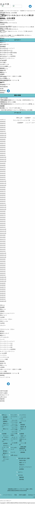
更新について (22, 462)
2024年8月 (3, 165)
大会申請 (2, 30)
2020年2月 (3, 273)
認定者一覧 (3, 70)
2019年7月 (3, 287)
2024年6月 (3, 169)
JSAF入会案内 (22, 495)
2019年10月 (3, 281)
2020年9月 (3, 259)
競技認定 (2, 68)
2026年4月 (3, 125)
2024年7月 (3, 167)
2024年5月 (3, 171)
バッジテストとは (4, 64)
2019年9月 (3, 283)
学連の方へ (22, 464)
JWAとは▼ (19, 117)
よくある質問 (3, 60)
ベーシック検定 (4, 66)
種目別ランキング (4, 40)
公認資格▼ (20, 122)
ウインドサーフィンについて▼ (21, 120)
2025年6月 (3, 145)
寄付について (3, 22)
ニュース (2, 46)
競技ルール (3, 16)
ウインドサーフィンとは (6, 50)
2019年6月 (3, 289)
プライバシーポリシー (5, 500)
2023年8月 (3, 189)
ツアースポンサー (4, 44)
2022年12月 (3, 205)
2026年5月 (3, 123)
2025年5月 (3, 147)
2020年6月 (3, 265)
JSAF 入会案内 (3, 100)
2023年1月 (3, 203)
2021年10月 (3, 233)
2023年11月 (3, 183)
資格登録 (2, 82)
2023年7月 (3, 191)
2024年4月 (3, 173)
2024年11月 (3, 159)
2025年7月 (3, 143)
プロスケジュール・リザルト (7, 36)
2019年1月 (3, 299)
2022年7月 (3, 215)
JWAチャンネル (4, 28)
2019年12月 (3, 277)
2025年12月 (3, 133)
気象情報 (2, 106)
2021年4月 (3, 245)
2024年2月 (3, 177)
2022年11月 (3, 207)
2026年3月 (3, 127)
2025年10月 (3, 137)
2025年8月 (3, 141)
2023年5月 (3, 195)
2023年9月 (3, 187)
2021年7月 (3, 239)
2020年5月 (3, 267)
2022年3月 (3, 223)
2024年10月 (3, 161)
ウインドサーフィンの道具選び (8, 56)
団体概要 (2, 14)
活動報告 (2, 18)
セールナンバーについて (25, 467)
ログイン (20, 472)
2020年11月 (3, 255)
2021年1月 (3, 251)
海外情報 (2, 108)
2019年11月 (3, 279)
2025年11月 (3, 135)
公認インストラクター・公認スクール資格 (10, 76)
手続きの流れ (22, 460)
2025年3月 (3, 151)
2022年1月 (3, 227)
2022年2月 (3, 225)
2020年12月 (3, 253)
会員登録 (21, 469)
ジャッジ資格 (3, 78)
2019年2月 (3, 297)
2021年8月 (3, 237)
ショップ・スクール (5, 84)
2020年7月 (3, 263)
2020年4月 (3, 269)
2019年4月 (3, 293)
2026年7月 (3, 119)
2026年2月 (3, 129)
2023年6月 (3, 193)
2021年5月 (3, 243)
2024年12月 (3, 157)
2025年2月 (3, 153)
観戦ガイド (3, 42)
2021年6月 (3, 241)
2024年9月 (3, 163)
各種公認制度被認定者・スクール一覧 (9, 80)
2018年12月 (3, 301)
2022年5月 (3, 219)
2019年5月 (3, 291)
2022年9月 (3, 211)
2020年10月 (3, 257)
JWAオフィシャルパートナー (7, 20)
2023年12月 (3, 181)
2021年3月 (3, 247)
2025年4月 (3, 149)
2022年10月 (3, 209)
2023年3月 (3, 199)
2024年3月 (3, 175)
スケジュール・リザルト (6, 26)
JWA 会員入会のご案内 (24, 458)
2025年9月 (3, 139)
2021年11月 (3, 231)
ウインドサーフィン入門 (6, 52)
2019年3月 (3, 295)
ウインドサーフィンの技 (6, 54)
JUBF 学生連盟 (4, 98)
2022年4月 (3, 221)
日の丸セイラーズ (4, 102)
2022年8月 (3, 213)
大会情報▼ (28, 117)
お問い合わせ (3, 104)
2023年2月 (3, 201)
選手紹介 (2, 38)
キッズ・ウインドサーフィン (7, 58)
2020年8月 (3, 261)
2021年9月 (3, 235)
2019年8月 (3, 285)
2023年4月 (3, 197)
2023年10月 (3, 185)
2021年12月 (3, 229)
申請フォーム (3, 72)
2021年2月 (3, 249)
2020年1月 (3, 275)
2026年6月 (3, 121)
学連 (15, 495)
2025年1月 (3, 155)
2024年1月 (3, 179)
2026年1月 (3, 131)
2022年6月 (3, 217)
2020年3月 (3, 271)
